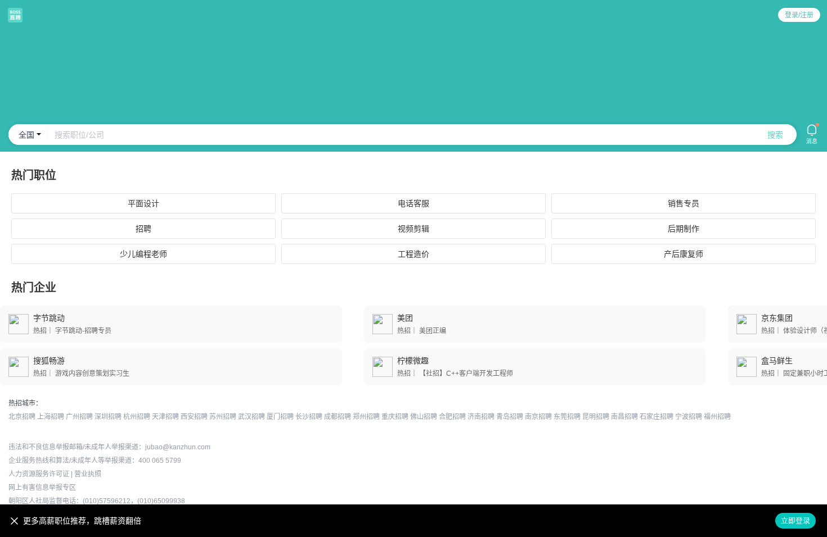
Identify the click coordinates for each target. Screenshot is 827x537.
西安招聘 (194, 417)
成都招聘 (337, 417)
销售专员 (683, 203)
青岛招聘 (509, 417)
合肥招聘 (452, 417)
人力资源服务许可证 (38, 474)
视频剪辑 (413, 228)
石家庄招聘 (656, 417)
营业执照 (87, 474)
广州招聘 (79, 417)
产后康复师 (683, 253)
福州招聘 (717, 417)
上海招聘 (50, 417)
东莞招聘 (567, 417)
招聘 (143, 228)
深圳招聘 (108, 417)
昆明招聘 (595, 417)
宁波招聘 (688, 417)
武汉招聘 (251, 417)
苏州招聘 (222, 417)
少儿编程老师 (143, 253)
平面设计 (143, 203)
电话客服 (413, 203)
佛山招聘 (423, 417)
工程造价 (413, 253)
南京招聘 (538, 417)
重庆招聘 (394, 417)
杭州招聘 (136, 417)
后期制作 (683, 228)
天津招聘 (165, 417)
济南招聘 (481, 417)
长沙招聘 (308, 417)
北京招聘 (21, 417)
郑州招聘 (366, 417)
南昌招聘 (624, 417)
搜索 (775, 134)
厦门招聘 (280, 417)
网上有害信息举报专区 (42, 488)
